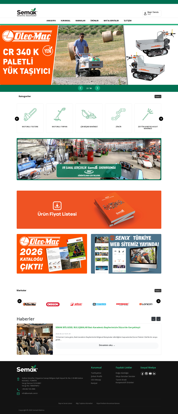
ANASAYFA (51, 20)
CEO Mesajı (96, 379)
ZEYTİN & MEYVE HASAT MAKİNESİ (148, 127)
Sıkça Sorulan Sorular (125, 376)
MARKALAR (80, 20)
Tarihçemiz (96, 373)
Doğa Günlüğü (122, 373)
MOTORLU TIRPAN (59, 126)
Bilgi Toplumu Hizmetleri (84, 403)
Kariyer (94, 383)
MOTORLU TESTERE (30, 126)
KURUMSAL (65, 20)
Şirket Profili (96, 376)
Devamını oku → (107, 345)
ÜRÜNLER (94, 20)
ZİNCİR (118, 126)
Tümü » (158, 96)
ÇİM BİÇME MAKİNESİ (89, 126)
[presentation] (17, 119)
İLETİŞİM (127, 20)
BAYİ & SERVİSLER (111, 20)
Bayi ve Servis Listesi (65, 403)
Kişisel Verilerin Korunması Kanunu (108, 403)
